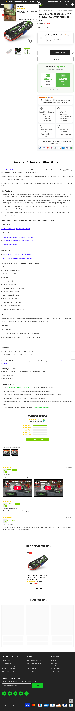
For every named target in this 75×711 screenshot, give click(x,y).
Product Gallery (33, 162)
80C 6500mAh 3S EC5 (10, 237)
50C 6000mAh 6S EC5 (10, 254)
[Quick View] (27, 552)
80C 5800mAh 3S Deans (11, 241)
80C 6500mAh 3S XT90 (25, 237)
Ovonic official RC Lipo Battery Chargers (18, 387)
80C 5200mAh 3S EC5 (8, 229)
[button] (2, 51)
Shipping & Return (50, 162)
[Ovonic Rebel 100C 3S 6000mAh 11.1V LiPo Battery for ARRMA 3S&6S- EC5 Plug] (37, 562)
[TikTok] (21, 693)
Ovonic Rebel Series (7, 170)
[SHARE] (72, 53)
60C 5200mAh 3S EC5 (23, 229)
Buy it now (55, 59)
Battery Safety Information (42, 408)
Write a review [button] (37, 439)
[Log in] (67, 5)
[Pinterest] (15, 693)
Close (73, 1)
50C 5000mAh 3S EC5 (10, 244)
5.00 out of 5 (42, 419)
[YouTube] (26, 693)
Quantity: (41, 49)
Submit (37, 686)
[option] (18, 29)
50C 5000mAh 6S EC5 (25, 258)
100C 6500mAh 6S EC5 (10, 258)
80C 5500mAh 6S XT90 (25, 254)
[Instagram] (10, 693)
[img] (7, 467)
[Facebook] (4, 693)
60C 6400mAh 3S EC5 (26, 241)
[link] (13, 638)
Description (19, 162)
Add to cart (60, 53)
